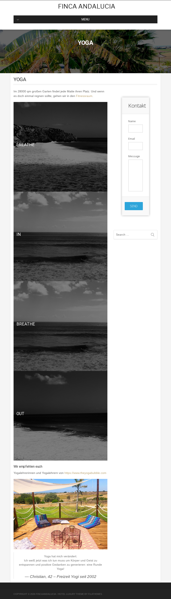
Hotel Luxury (66, 594)
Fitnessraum (84, 96)
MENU (85, 19)
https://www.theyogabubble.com (85, 473)
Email (131, 139)
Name (132, 121)
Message (134, 156)
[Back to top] (162, 590)
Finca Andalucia (86, 6)
